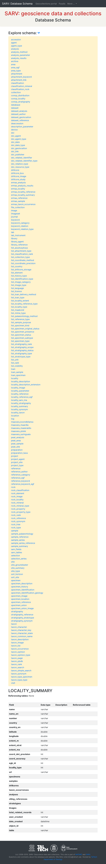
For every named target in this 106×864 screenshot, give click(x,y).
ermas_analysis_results (22, 185)
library (14, 238)
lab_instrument (18, 235)
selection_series (18, 558)
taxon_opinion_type (20, 655)
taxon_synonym (18, 673)
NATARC (78, 854)
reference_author (19, 471)
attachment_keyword (21, 77)
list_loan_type (17, 297)
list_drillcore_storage (21, 269)
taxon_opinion (18, 652)
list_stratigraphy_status (22, 350)
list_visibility (17, 366)
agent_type (16, 45)
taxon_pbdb (17, 661)
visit (13, 683)
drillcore (15, 170)
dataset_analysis (19, 111)
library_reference (19, 244)
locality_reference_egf (22, 397)
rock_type (16, 527)
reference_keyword (20, 481)
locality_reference (19, 394)
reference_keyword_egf (22, 484)
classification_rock (20, 89)
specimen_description (21, 583)
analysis (15, 49)
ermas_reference (19, 198)
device (14, 129)
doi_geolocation (19, 148)
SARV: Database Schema (17, 3)
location (15, 415)
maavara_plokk (18, 431)
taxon (14, 624)
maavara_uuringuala (21, 434)
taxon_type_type (19, 680)
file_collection (18, 207)
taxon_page (17, 658)
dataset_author (18, 114)
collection (16, 92)
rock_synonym (18, 521)
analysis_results (18, 58)
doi (12, 132)
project (14, 456)
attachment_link (18, 80)
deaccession (17, 123)
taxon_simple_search (21, 670)
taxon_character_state (22, 633)
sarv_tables (16, 552)
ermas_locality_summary (23, 195)
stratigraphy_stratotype (22, 617)
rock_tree (15, 524)
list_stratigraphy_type (21, 353)
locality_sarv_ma (19, 400)
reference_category (20, 474)
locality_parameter (20, 390)
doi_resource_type (20, 167)
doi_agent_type (18, 139)
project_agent (18, 459)
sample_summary (19, 546)
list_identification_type (22, 279)
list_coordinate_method (22, 260)
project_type (17, 465)
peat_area (16, 440)
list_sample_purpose (21, 322)
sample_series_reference (23, 543)
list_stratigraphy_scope (22, 347)
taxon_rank (16, 664)
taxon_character (19, 627)
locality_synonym (19, 409)
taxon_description (20, 639)
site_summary (17, 568)
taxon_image (17, 642)
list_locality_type (19, 307)
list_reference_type (20, 319)
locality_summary (19, 406)
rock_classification (20, 490)
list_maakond (17, 310)
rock (13, 487)
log (12, 418)
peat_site (15, 446)
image (14, 210)
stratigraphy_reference (22, 614)
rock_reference (18, 518)
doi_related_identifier (21, 157)
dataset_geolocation (21, 117)
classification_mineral (21, 86)
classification (17, 83)
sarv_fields (16, 549)
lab (12, 232)
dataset (14, 108)
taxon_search (17, 667)
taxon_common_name (21, 636)
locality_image (18, 387)
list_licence (16, 291)
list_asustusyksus (19, 247)
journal (14, 216)
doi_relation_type (19, 164)
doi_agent (16, 136)
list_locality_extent (20, 300)
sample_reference (19, 537)
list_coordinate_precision (23, 263)
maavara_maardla (19, 425)
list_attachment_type (21, 251)
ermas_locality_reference (23, 192)
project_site (16, 462)
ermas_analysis (18, 182)
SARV (88, 854)
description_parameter (22, 126)
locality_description (20, 381)
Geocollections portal (46, 3)
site (13, 561)
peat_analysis (17, 437)
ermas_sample (18, 201)
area (13, 64)
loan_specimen (18, 375)
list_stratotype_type (20, 356)
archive (14, 61)
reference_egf (18, 477)
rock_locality (17, 499)
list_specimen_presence (22, 331)
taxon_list (15, 645)
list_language (17, 288)
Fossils (62, 3)
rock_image (16, 496)
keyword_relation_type (22, 229)
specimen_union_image (22, 608)
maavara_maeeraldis (21, 428)
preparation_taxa (19, 453)
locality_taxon (18, 412)
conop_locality (18, 98)
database (15, 104)
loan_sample (17, 372)
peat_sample (17, 443)
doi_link (15, 151)
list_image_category (21, 282)
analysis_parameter (20, 55)
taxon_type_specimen (21, 676)
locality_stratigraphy (21, 403)
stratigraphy (17, 611)
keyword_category (20, 223)
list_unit (14, 359)
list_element (17, 272)
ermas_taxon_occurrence (23, 204)
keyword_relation (19, 226)
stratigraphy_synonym (22, 620)
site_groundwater (19, 565)
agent (14, 42)
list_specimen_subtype (22, 338)
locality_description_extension (25, 384)
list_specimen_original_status (25, 328)
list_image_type (18, 285)
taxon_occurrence (20, 648)
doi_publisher (17, 154)
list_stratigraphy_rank (21, 344)
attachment (16, 73)
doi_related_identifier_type (24, 160)
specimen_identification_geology (27, 592)
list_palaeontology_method (24, 316)
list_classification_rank (22, 254)
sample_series (18, 540)
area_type (16, 70)
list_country (16, 266)
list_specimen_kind (20, 325)
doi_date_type (18, 145)
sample (14, 530)
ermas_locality (18, 188)
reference (15, 468)
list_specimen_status (21, 335)
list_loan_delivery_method (23, 294)
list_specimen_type (20, 341)
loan (13, 369)
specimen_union (19, 605)
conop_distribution (20, 95)
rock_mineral (17, 502)
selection (15, 555)
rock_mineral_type (20, 505)
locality (14, 378)
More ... (71, 3)
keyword (15, 219)
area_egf (15, 67)
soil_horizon (17, 574)
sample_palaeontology (22, 533)
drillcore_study (18, 179)
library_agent (17, 241)
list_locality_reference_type (24, 303)
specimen (15, 580)
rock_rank (16, 515)
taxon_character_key (21, 630)
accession (16, 39)
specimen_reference (21, 602)
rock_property (18, 509)
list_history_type (19, 275)
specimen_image (19, 596)
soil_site (15, 577)
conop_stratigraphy (20, 101)
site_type (15, 571)
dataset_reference (20, 120)
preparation (16, 450)
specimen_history (19, 586)
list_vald (15, 362)
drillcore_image (18, 176)
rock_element (17, 493)
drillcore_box (17, 173)
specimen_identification (22, 589)
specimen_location (20, 599)
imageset (15, 213)
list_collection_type (20, 257)
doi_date (15, 142)
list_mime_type (18, 313)
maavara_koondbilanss (22, 422)
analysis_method (19, 52)
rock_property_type (20, 512)
